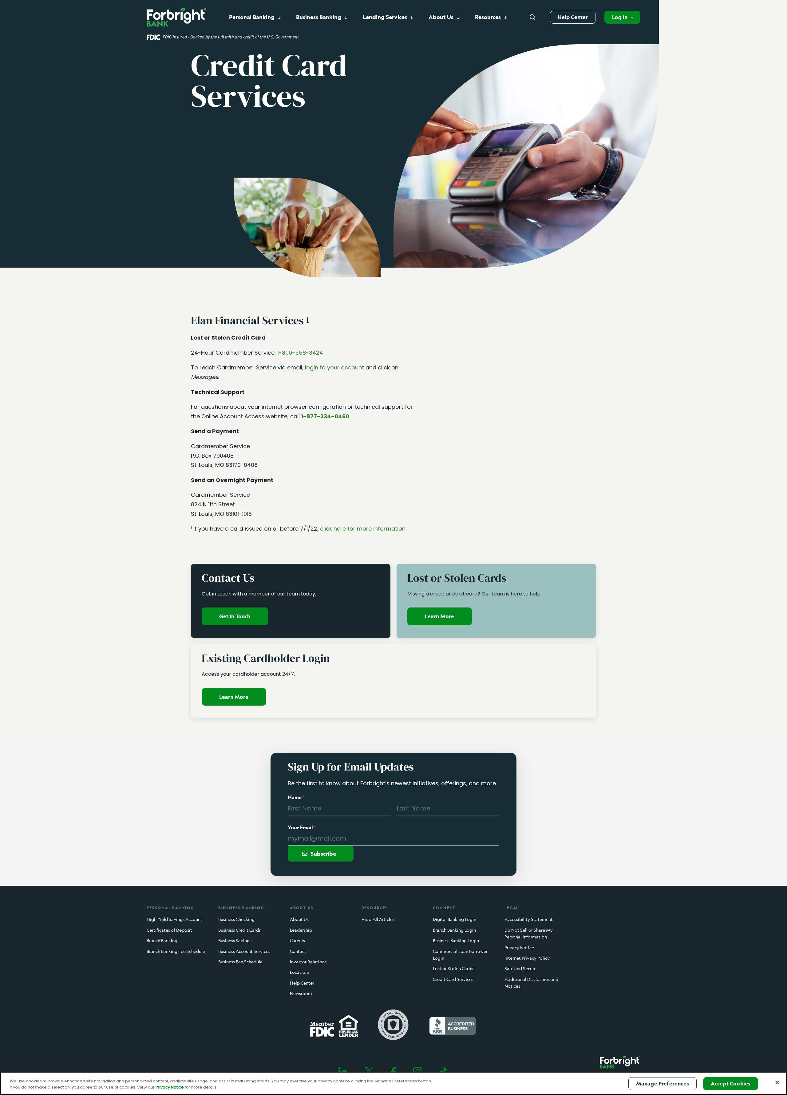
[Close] (777, 1082)
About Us (299, 919)
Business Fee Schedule (240, 961)
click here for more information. (363, 528)
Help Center (573, 17)
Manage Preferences (662, 1083)
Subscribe (323, 853)
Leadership (301, 930)
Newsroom (301, 993)
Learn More (439, 616)
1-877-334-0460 (325, 416)
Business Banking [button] (318, 17)
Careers (297, 940)
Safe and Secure (520, 968)
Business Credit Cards (239, 930)
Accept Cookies (730, 1083)
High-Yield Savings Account (174, 919)
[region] (393, 1083)
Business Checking (236, 919)
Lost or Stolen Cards (453, 968)
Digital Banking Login (454, 919)
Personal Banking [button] (252, 17)
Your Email (302, 827)
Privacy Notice (519, 947)
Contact (298, 951)
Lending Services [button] (385, 17)
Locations (300, 972)
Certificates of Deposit (169, 930)
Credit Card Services (453, 979)
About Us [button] (441, 17)
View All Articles (378, 919)
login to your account (334, 367)
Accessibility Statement (528, 919)
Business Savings (234, 940)
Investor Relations (308, 961)
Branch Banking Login (454, 930)
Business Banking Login (456, 940)
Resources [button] (488, 17)
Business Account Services (244, 951)
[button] (622, 17)
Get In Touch (234, 616)
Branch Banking (162, 940)
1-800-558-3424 (300, 352)
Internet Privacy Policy (527, 958)
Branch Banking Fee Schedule (176, 951)
